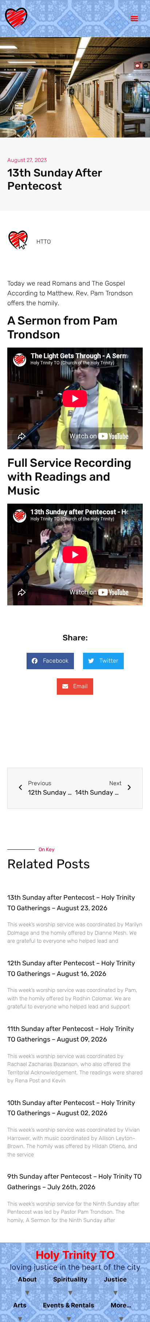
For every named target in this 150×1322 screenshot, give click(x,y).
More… (121, 1305)
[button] (50, 661)
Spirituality (70, 1279)
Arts (20, 1305)
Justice (115, 1279)
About (27, 1279)
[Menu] (134, 18)
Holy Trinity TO (75, 1254)
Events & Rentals (68, 1305)
